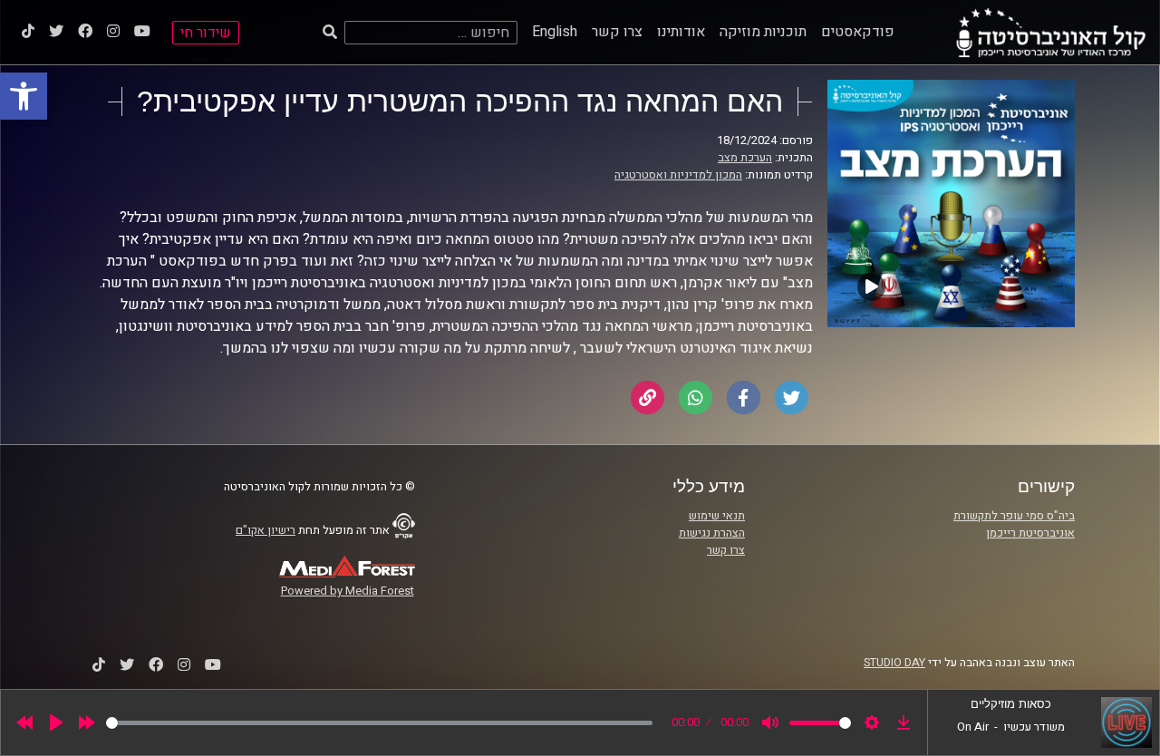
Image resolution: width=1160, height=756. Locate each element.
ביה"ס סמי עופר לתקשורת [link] (1014, 516)
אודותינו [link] (681, 32)
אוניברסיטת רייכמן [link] (1030, 533)
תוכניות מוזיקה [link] (763, 32)
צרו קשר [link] (617, 32)
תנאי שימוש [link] (717, 516)
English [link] (554, 32)
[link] (23, 96)
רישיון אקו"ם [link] (265, 530)
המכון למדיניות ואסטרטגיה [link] (678, 175)
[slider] (379, 723)
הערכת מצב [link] (745, 158)
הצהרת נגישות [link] (712, 533)
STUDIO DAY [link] (894, 662)
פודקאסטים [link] (857, 32)
